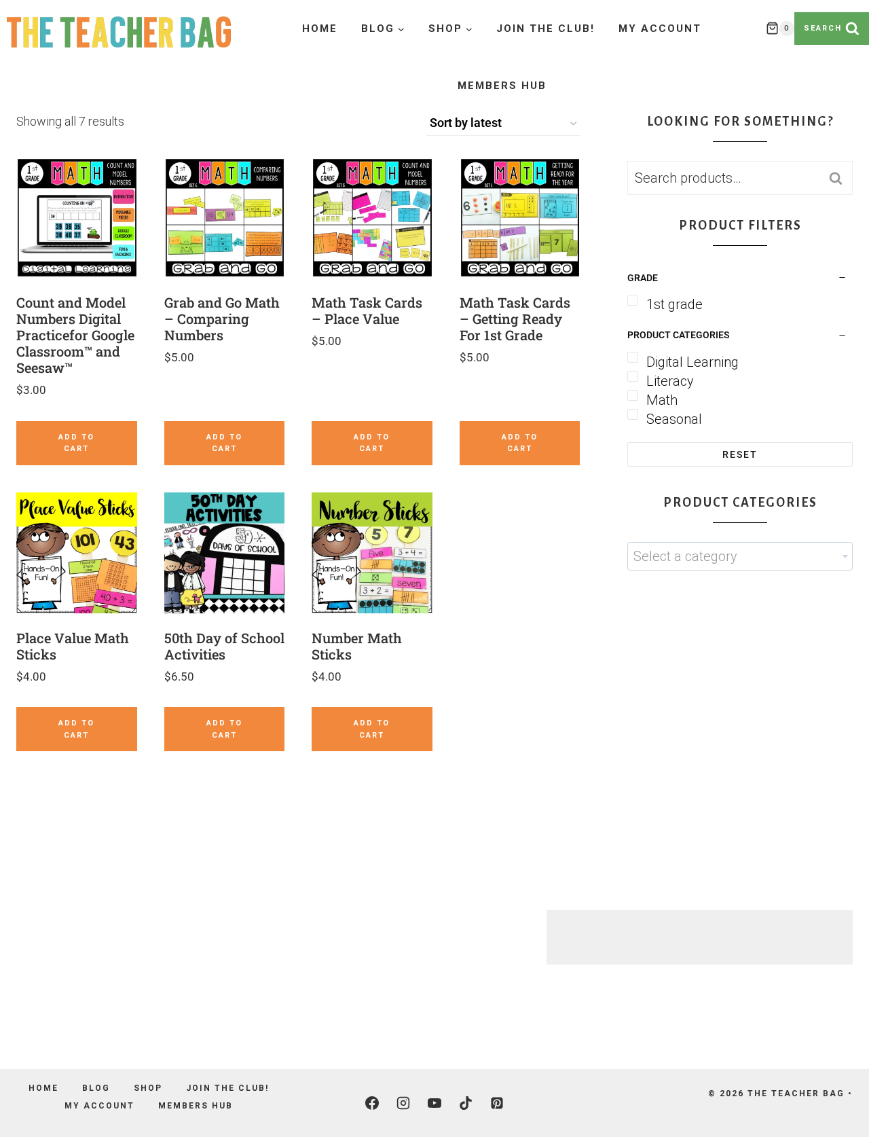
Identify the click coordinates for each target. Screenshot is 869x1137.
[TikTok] (465, 1103)
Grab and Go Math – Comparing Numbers (222, 318)
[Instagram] (403, 1103)
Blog (96, 1088)
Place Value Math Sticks (72, 646)
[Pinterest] (497, 1103)
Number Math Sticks (357, 646)
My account (659, 28)
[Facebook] (372, 1103)
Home (319, 28)
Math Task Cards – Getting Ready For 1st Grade (515, 318)
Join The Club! (545, 28)
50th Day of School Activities (224, 646)
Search (840, 178)
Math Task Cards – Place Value (367, 310)
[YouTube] (434, 1103)
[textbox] (740, 556)
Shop (148, 1088)
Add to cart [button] (76, 443)
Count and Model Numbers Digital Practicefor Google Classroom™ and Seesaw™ (75, 334)
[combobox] (740, 556)
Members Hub (502, 85)
